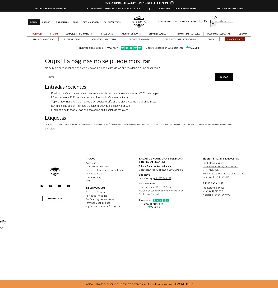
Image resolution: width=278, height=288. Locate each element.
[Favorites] (233, 22)
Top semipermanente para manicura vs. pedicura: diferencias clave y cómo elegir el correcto (103, 101)
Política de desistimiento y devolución (105, 170)
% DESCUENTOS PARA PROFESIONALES (177, 8)
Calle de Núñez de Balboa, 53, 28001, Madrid (161, 169)
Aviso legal (91, 163)
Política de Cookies (95, 192)
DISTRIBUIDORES (91, 22)
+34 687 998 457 (162, 187)
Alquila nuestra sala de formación (103, 206)
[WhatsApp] (206, 21)
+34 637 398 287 (162, 178)
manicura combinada (155, 124)
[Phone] (201, 21)
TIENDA (33, 22)
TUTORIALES (62, 22)
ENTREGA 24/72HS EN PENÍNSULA (51, 8)
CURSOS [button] (46, 22)
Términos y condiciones (98, 203)
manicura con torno (172, 124)
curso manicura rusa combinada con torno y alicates (66, 124)
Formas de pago (94, 177)
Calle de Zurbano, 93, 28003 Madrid (220, 166)
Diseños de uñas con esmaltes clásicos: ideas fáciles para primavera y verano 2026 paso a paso (106, 93)
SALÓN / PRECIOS (112, 22)
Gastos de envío (94, 173)
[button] (54, 34)
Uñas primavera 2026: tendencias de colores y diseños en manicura (89, 97)
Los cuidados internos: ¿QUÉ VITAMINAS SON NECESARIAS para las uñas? (116, 124)
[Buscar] (213, 25)
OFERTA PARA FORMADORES (229, 8)
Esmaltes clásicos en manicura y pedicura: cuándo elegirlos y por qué (90, 105)
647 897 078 (212, 170)
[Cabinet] (240, 22)
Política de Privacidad (96, 196)
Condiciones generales (97, 166)
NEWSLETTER (55, 198)
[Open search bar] (215, 18)
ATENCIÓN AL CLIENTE (185, 22)
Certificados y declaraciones (100, 199)
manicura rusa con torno (191, 124)
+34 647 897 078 (214, 191)
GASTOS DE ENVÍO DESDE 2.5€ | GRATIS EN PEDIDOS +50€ (113, 8)
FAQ (88, 180)
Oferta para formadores (151, 194)
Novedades (36, 34)
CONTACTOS (164, 22)
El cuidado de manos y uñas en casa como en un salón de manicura (89, 109)
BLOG (75, 22)
